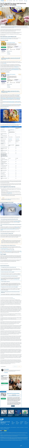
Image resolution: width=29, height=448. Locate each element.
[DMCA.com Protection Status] (2, 430)
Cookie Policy (18, 427)
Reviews (6, 2)
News (12, 421)
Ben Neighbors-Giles (19, 6)
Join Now (5, 383)
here (12, 297)
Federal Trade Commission (17, 221)
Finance (17, 421)
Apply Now (3, 47)
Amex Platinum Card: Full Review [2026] (3, 415)
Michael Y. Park (15, 6)
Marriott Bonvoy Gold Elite (11, 101)
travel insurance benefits (18, 104)
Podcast (26, 421)
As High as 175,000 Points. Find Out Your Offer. (13, 395)
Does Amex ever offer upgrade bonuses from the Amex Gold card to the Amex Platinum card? (10, 292)
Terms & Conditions (8, 427)
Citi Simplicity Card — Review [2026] (18, 415)
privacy (4, 384)
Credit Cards (3, 2)
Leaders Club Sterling (18, 101)
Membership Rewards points (4, 248)
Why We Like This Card (9, 84)
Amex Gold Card (8, 2)
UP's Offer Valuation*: (16, 46)
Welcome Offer (8, 46)
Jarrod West (3, 6)
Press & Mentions (22, 427)
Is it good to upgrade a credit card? (5, 281)
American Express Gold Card (11, 42)
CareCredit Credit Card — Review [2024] (25, 415)
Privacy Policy (1, 427)
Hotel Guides (21, 421)
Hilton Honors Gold (5, 101)
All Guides (5, 427)
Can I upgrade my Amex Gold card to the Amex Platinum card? (8, 267)
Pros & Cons (8, 52)
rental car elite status (11, 102)
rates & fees (4, 63)
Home (0, 2)
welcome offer (17, 227)
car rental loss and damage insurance (14, 69)
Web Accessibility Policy (13, 427)
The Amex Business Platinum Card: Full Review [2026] (10, 415)
